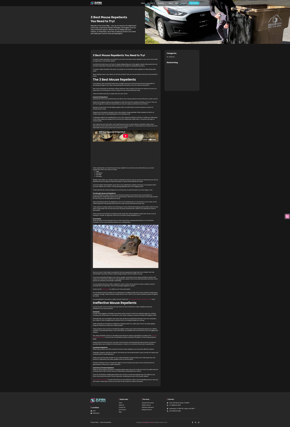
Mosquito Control (147, 409)
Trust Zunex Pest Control (100, 380)
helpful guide (105, 289)
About (171, 3)
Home (143, 3)
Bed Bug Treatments (148, 407)
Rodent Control (146, 405)
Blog (176, 3)
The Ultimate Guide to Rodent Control (140, 299)
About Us (121, 405)
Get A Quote (122, 409)
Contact (183, 3)
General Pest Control (148, 403)
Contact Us (122, 407)
